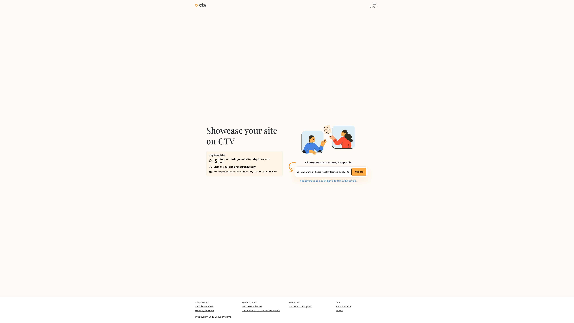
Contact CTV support (300, 306)
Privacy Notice (343, 306)
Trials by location (204, 310)
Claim (359, 171)
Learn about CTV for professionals (261, 310)
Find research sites (252, 306)
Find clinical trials (204, 306)
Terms (339, 310)
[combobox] (323, 172)
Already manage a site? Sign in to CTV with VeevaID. (328, 180)
